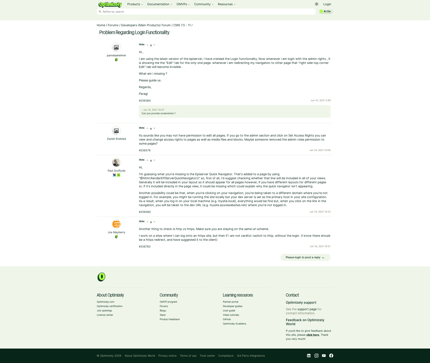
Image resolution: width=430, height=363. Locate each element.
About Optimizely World (140, 355)
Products (135, 4)
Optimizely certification (109, 306)
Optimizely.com (105, 301)
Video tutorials (231, 314)
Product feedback (170, 319)
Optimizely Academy (234, 323)
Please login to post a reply (305, 257)
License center (105, 314)
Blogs (163, 310)
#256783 (144, 246)
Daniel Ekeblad (116, 138)
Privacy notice (167, 355)
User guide (229, 310)
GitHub (227, 319)
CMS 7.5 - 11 (182, 25)
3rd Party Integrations (251, 355)
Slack (163, 314)
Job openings (104, 310)
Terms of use (188, 355)
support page (307, 309)
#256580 (145, 212)
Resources (227, 4)
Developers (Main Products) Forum (146, 25)
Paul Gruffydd (116, 170)
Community (204, 4)
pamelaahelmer (116, 55)
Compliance (225, 355)
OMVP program (168, 301)
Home (101, 25)
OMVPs (183, 4)
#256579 (144, 150)
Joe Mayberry (116, 232)
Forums (113, 25)
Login (327, 4)
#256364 (145, 100)
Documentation (160, 4)
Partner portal (230, 301)
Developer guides (233, 306)
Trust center (207, 355)
